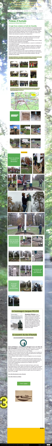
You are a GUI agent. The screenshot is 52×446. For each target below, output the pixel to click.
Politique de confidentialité (26, 444)
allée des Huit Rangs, (14, 90)
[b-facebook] (40, 428)
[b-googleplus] (43, 428)
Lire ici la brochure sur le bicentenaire (23, 337)
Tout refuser (44, 444)
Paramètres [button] (40, 444)
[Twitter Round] (41, 428)
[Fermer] (51, 444)
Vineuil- (34, 28)
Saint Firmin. (39, 28)
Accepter (48, 444)
